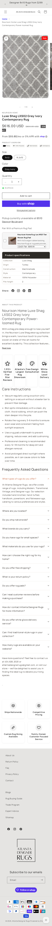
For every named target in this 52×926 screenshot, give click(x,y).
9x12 (7, 157)
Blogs (8, 792)
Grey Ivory (10, 169)
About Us (10, 755)
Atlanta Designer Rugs (21, 921)
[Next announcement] (47, 4)
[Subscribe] (42, 880)
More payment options (26, 210)
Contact (10, 780)
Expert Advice (12, 811)
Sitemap (10, 817)
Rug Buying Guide (14, 798)
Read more (6, 348)
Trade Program (13, 804)
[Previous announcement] (5, 4)
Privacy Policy (12, 774)
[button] (5, 12)
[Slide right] (32, 107)
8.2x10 (20, 157)
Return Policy (12, 761)
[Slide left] (20, 107)
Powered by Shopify (38, 921)
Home (4, 18)
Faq (7, 768)
